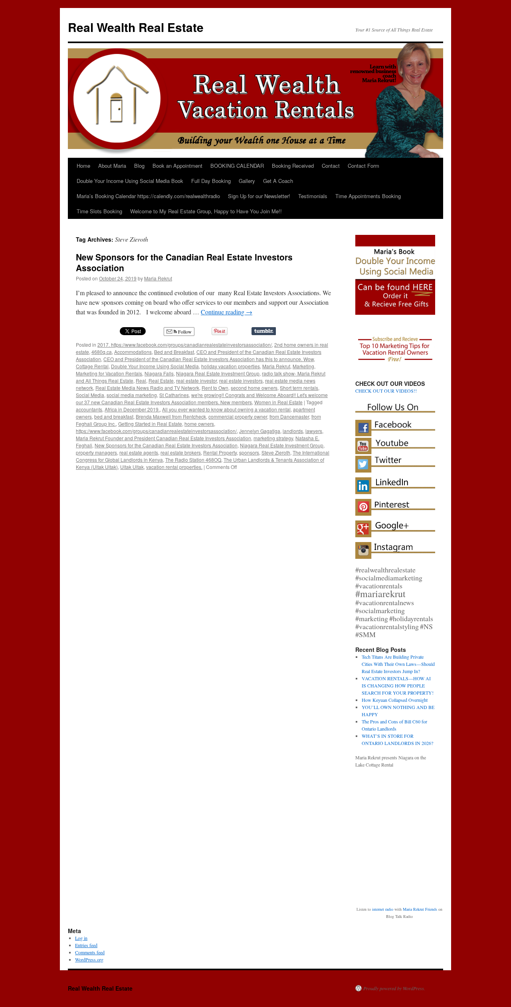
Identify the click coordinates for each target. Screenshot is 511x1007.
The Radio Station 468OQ (193, 459)
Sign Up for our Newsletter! (259, 196)
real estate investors (241, 380)
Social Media (90, 394)
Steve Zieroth (275, 452)
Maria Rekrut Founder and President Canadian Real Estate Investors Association (163, 438)
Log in (81, 938)
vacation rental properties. (174, 466)
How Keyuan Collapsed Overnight (395, 700)
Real (141, 380)
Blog (139, 165)
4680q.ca (101, 351)
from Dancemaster (289, 416)
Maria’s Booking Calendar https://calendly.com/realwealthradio (148, 196)
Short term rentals (299, 387)
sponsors (249, 452)
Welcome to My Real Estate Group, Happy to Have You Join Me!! (206, 211)
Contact (331, 165)
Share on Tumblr (264, 331)
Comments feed (90, 952)
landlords (293, 430)
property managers (96, 452)
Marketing (303, 366)
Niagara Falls (159, 373)
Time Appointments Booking (368, 196)
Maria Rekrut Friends (420, 909)
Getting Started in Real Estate (150, 423)
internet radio (382, 909)
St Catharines (174, 394)
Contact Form (363, 165)
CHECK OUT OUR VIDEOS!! (386, 390)
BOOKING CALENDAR (237, 165)
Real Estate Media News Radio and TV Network (147, 387)
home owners (199, 423)
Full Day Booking (211, 181)
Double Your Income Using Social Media (155, 366)
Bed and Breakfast (174, 351)
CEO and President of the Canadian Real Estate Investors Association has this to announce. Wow (208, 359)
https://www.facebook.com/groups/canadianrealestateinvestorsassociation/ (156, 430)
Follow (184, 331)
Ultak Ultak (132, 466)
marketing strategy (273, 438)
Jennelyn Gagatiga (259, 430)
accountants (89, 409)
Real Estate (161, 380)
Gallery (247, 181)
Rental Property (220, 452)
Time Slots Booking (99, 211)
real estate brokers (180, 452)
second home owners (254, 387)
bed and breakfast (113, 416)
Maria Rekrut (158, 278)
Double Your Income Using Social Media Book (130, 181)
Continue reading (226, 312)
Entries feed (86, 945)
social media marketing (132, 394)
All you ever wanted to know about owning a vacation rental (226, 409)
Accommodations (133, 351)
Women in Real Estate (278, 402)
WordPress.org (89, 959)
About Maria (112, 165)
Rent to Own (215, 387)
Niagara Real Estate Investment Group (217, 373)
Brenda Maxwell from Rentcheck (171, 416)
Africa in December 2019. (132, 409)
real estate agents (138, 452)
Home (83, 165)
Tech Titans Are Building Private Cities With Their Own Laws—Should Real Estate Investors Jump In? (398, 663)
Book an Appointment (177, 165)
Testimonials (312, 196)
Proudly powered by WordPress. (394, 988)
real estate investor (196, 380)
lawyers (313, 430)
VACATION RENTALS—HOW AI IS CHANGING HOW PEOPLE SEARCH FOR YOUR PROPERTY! (398, 685)
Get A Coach (278, 181)
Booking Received (293, 165)
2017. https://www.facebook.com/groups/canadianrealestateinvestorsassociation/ (184, 344)
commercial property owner (237, 416)
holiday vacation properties (230, 366)
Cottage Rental (92, 366)
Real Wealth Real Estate (136, 27)
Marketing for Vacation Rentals (109, 373)
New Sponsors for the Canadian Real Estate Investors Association (184, 262)
